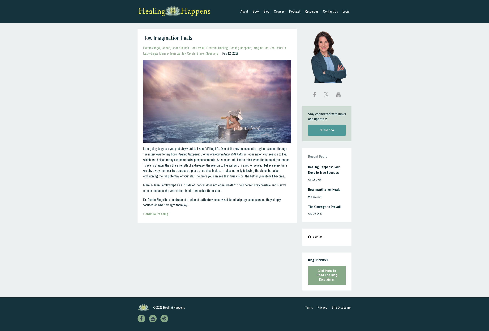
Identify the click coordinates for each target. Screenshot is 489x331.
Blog (266, 11)
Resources (311, 11)
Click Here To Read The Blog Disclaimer (327, 275)
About (244, 11)
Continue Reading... (157, 214)
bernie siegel (151, 47)
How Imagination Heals (167, 38)
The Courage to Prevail (324, 206)
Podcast (294, 11)
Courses (279, 11)
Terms (309, 307)
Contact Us (330, 11)
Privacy (322, 307)
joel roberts (278, 47)
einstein (211, 47)
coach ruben (180, 47)
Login (346, 11)
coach (166, 47)
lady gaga (150, 53)
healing (223, 47)
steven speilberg (207, 53)
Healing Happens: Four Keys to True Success (324, 170)
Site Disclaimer (341, 307)
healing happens (240, 47)
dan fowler (197, 47)
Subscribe (327, 130)
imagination (260, 47)
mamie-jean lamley (172, 53)
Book (256, 11)
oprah (191, 53)
